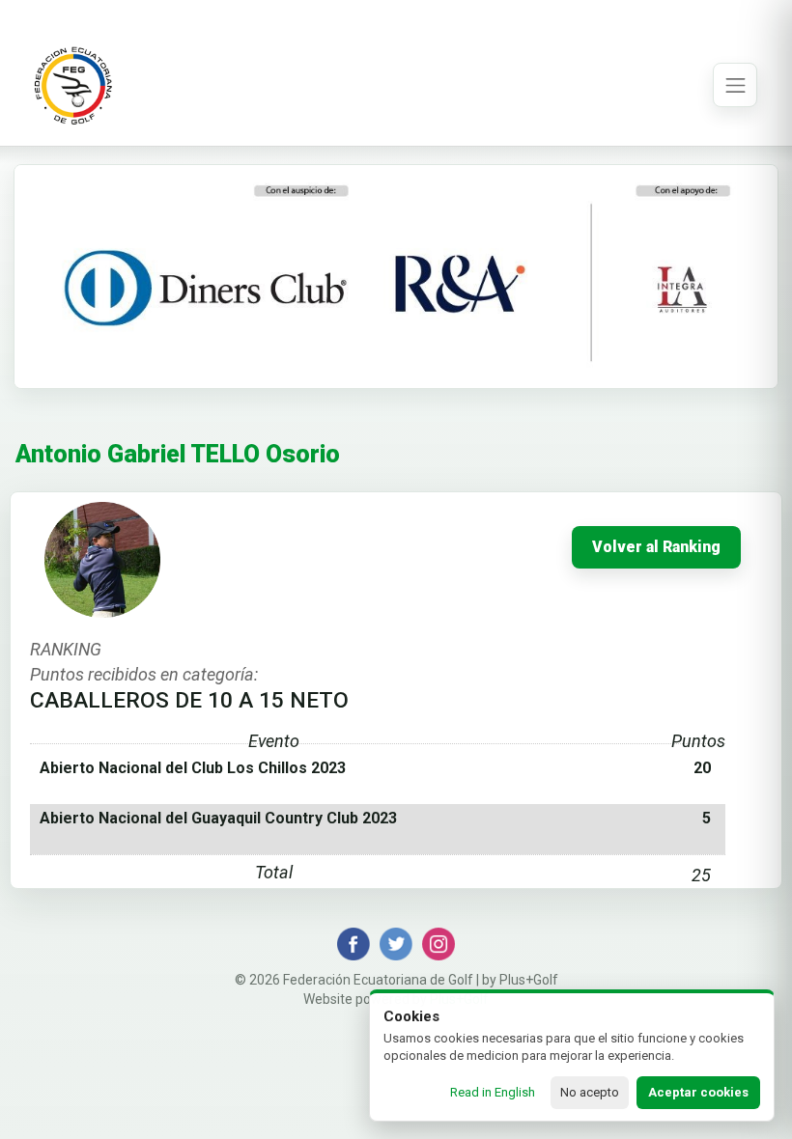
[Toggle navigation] (735, 85)
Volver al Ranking (656, 547)
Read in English (492, 1092)
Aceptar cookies (698, 1092)
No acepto (589, 1092)
